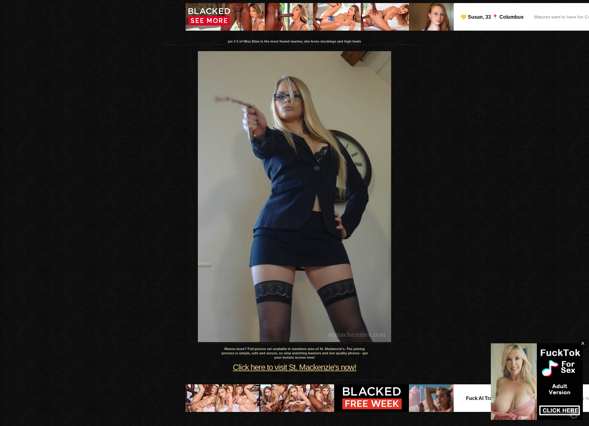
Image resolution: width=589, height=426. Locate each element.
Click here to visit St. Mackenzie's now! (294, 367)
